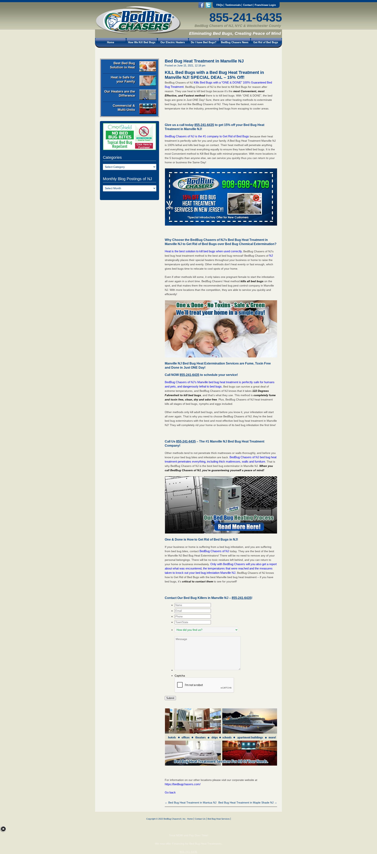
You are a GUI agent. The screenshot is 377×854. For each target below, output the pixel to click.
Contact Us (200, 819)
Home (110, 42)
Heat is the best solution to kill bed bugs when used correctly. (203, 251)
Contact (247, 5)
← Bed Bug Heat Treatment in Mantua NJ (190, 802)
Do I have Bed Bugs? (203, 42)
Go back (170, 792)
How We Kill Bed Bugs (141, 42)
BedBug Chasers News (234, 42)
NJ (271, 255)
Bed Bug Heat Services (219, 819)
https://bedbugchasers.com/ (182, 784)
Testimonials (233, 5)
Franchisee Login (265, 5)
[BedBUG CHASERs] (138, 33)
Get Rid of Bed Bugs (265, 42)
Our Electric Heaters (172, 42)
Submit (170, 698)
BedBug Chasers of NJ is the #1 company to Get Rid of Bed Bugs (207, 136)
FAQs (219, 5)
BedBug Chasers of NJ (214, 551)
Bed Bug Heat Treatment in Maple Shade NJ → (247, 802)
